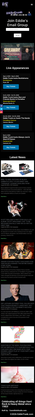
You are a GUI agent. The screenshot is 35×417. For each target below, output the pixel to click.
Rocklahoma (7, 80)
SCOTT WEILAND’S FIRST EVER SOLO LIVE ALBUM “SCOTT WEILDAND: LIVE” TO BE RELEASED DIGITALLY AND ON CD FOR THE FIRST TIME (16, 222)
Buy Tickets (11, 86)
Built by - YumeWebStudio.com (14, 410)
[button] (31, 4)
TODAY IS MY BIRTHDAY (9, 385)
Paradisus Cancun (9, 120)
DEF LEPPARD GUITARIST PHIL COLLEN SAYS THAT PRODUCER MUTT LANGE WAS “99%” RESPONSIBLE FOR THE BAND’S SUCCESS (17, 305)
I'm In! (17, 35)
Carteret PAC (7, 141)
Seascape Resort (9, 101)
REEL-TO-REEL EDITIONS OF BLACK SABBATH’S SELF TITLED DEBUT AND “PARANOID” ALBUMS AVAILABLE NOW (15, 181)
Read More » (4, 196)
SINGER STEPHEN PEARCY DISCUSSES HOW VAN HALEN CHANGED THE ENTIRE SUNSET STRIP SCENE (17, 263)
